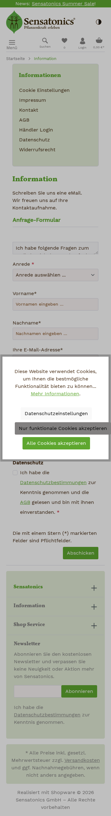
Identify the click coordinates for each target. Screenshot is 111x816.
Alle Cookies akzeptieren (56, 443)
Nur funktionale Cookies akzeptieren (63, 428)
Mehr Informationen (55, 394)
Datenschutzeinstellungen (56, 413)
